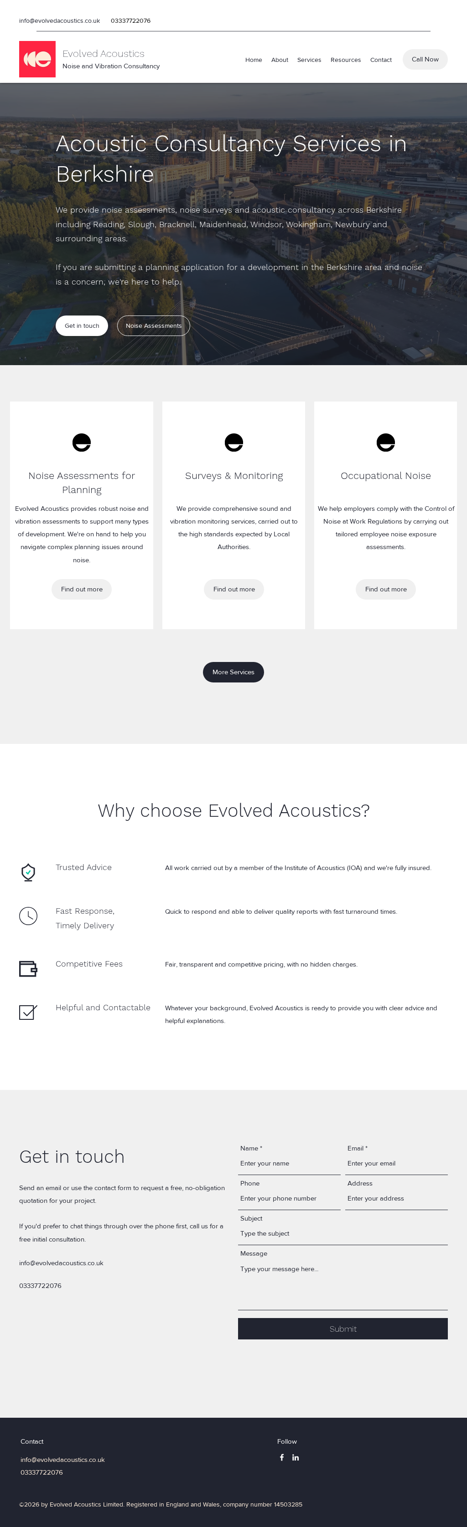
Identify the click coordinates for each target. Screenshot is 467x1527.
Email (355, 1148)
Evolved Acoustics (103, 53)
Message (253, 1253)
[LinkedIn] (295, 1457)
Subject (251, 1218)
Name (249, 1148)
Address (360, 1183)
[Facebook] (281, 1457)
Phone (249, 1183)
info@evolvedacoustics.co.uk (59, 20)
